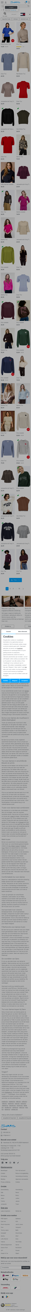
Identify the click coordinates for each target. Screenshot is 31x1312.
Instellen (5, 680)
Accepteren (24, 680)
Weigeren (14, 680)
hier (26, 667)
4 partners (20, 648)
